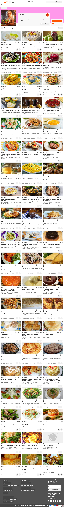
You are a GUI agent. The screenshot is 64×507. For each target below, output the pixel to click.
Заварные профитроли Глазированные (7, 312)
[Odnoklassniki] (53, 505)
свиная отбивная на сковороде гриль (51, 177)
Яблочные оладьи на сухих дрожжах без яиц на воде (32, 380)
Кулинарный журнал (26, 487)
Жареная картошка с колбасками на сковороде (52, 88)
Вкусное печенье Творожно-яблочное (8, 357)
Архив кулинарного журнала (27, 490)
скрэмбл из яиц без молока (29, 176)
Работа (29, 1)
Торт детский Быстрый (7, 334)
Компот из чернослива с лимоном (31, 110)
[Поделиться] (63, 506)
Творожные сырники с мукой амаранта (30, 245)
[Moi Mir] (55, 505)
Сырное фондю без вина (28, 289)
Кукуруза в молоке (6, 88)
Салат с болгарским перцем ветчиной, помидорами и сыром (51, 380)
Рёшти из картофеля (6, 221)
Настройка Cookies (8, 490)
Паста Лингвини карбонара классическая (8, 200)
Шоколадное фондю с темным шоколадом (51, 290)
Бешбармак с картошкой (28, 266)
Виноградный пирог (6, 468)
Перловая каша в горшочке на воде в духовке (32, 88)
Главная (5, 480)
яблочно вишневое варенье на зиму (52, 44)
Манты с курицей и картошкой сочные (9, 132)
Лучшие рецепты (25, 480)
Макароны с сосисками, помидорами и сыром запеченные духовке (32, 66)
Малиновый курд (47, 65)
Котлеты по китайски (27, 131)
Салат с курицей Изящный (50, 423)
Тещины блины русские (28, 356)
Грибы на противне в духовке (30, 154)
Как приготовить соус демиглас (51, 244)
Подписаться (57, 20)
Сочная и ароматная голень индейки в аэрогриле (10, 155)
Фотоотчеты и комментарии (10, 499)
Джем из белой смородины (8, 176)
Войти (59, 1)
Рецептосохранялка (19, 1)
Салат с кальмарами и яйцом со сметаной (51, 468)
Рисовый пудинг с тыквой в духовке (52, 131)
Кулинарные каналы (8, 501)
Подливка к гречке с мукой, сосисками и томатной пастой (9, 290)
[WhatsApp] (59, 505)
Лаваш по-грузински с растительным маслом (52, 267)
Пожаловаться (4, 8)
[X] (51, 505)
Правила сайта (7, 483)
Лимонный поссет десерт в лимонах (10, 110)
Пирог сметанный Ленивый (8, 379)
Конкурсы (34, 1)
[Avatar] (8, 18)
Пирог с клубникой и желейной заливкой (51, 111)
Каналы (25, 1)
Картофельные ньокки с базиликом (10, 244)
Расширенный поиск (8, 496)
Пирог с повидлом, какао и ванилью (52, 356)
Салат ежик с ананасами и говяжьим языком (10, 66)
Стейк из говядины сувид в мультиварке (50, 155)
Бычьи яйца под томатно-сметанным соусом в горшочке (9, 267)
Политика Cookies (8, 487)
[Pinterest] (57, 505)
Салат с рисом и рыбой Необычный (31, 401)
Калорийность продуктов (27, 485)
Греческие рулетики (48, 445)
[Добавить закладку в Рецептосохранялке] (17, 49)
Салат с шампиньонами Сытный (9, 423)
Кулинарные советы (26, 483)
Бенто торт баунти (27, 44)
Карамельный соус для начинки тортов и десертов (30, 222)
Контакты (6, 492)
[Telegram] (60, 505)
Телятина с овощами (48, 401)
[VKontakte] (50, 505)
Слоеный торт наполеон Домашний (31, 311)
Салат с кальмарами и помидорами (10, 401)
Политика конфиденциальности (11, 485)
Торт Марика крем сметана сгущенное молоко (50, 312)
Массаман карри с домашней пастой (31, 199)
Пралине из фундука (48, 221)
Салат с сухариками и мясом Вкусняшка (29, 423)
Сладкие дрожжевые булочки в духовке (30, 335)
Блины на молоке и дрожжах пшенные (29, 468)
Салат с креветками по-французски (10, 445)
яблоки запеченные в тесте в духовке (30, 446)
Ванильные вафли (48, 334)
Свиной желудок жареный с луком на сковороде (52, 200)
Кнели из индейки (6, 44)
